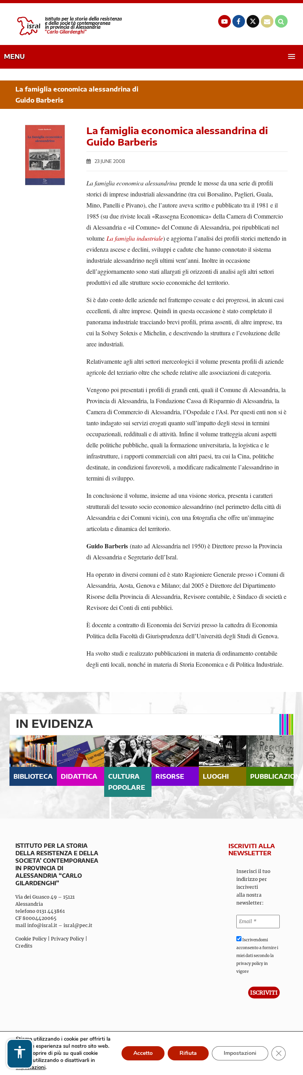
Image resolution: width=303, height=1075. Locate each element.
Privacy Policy (67, 939)
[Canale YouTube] (224, 21)
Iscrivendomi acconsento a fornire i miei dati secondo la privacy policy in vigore (257, 955)
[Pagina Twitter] (253, 21)
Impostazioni (240, 1053)
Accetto (143, 1053)
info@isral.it (42, 925)
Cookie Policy (31, 939)
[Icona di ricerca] (281, 21)
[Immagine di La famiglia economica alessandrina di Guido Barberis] (45, 155)
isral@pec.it (78, 925)
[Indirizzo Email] (267, 21)
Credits (23, 946)
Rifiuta (188, 1053)
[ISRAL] (68, 26)
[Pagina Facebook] (238, 21)
